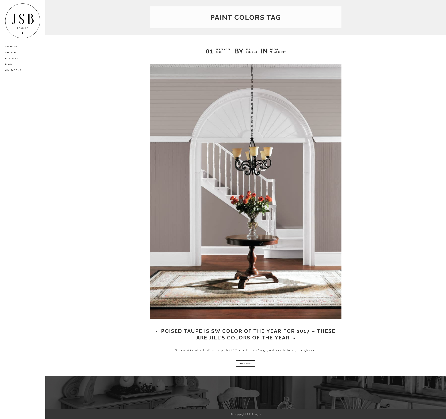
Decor (274, 49)
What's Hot (278, 52)
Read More (246, 364)
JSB (248, 49)
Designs (251, 52)
